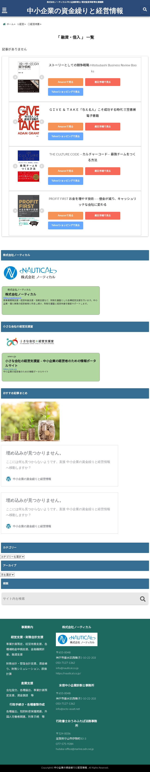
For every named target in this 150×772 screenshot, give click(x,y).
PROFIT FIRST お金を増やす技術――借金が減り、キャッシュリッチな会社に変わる (92, 201)
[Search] (142, 599)
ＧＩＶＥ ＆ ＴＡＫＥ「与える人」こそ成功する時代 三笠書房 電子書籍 (93, 112)
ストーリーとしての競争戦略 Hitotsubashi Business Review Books (93, 68)
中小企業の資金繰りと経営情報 (75, 10)
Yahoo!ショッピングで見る (66, 92)
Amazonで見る (65, 82)
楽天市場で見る (103, 82)
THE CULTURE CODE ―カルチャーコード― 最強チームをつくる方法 (92, 157)
